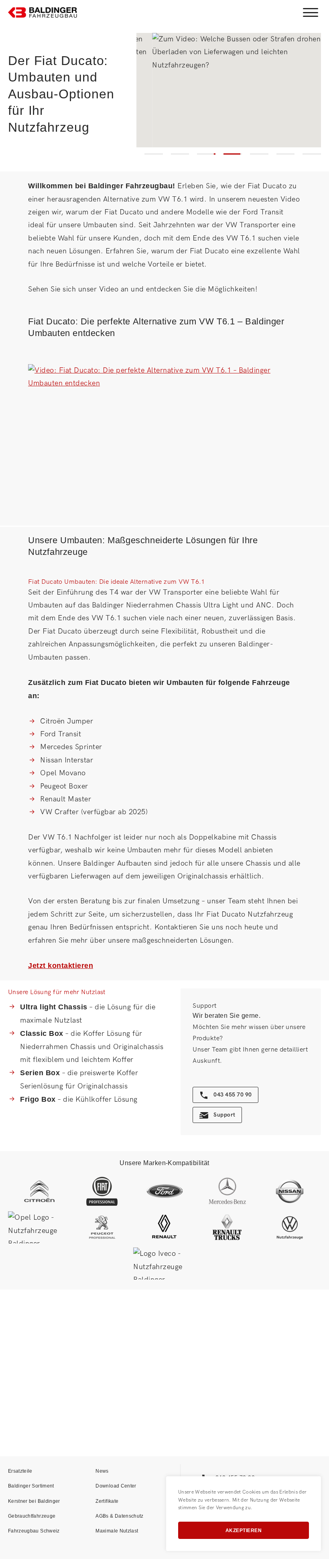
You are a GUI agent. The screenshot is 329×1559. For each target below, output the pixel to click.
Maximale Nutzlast (116, 1531)
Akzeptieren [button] (243, 1530)
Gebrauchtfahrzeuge (31, 1516)
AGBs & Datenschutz (119, 1516)
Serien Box (40, 1073)
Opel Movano (63, 773)
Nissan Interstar (66, 760)
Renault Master (65, 799)
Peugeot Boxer (64, 786)
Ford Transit (60, 734)
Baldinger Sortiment (31, 1486)
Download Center (115, 1486)
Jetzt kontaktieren (60, 966)
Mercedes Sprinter (71, 747)
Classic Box (41, 1033)
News (101, 1471)
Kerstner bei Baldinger (34, 1501)
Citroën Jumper (66, 721)
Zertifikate (106, 1501)
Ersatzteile (20, 1471)
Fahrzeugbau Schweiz (34, 1531)
